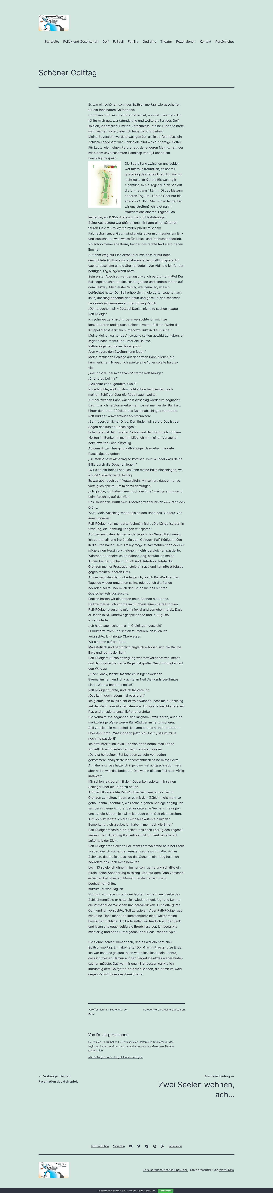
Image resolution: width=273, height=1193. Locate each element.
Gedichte (149, 41)
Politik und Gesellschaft (80, 41)
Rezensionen (186, 41)
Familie (133, 41)
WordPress (226, 1170)
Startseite (52, 41)
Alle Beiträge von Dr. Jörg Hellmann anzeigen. (115, 1057)
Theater (166, 41)
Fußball (118, 41)
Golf (106, 41)
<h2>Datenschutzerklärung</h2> (165, 1170)
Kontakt (205, 41)
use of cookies (148, 1191)
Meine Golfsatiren (174, 1009)
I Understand (166, 1191)
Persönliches (224, 41)
